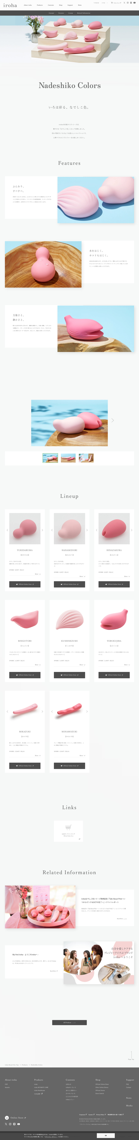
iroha (36, 1084)
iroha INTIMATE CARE (41, 1087)
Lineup (70, 13)
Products (40, 5)
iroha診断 (37, 1094)
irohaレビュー (70, 1099)
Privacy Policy (100, 1114)
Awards (7, 1087)
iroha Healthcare (39, 1090)
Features (61, 13)
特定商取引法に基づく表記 (115, 1114)
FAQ (127, 1084)
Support (70, 5)
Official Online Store (25, 584)
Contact (128, 1087)
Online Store (117, 2)
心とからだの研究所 (72, 1096)
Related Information (83, 13)
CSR (6, 1084)
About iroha (28, 5)
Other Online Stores (102, 1087)
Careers (91, 1114)
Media (129, 1106)
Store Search (100, 1093)
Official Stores (100, 1090)
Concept (51, 13)
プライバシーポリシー (51, 1137)
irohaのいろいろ (71, 1087)
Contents (51, 5)
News (80, 5)
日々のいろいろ (70, 1093)
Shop (60, 5)
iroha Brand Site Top (12, 1065)
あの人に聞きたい (71, 1090)
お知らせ (68, 1084)
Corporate (82, 1114)
